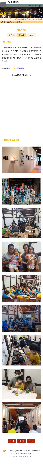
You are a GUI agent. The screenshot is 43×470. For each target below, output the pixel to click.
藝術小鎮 (12, 35)
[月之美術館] (21, 133)
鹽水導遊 (6, 22)
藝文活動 (21, 35)
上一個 (12, 441)
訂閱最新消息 (9, 451)
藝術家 (31, 35)
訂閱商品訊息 (21, 451)
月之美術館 (13, 22)
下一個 (30, 441)
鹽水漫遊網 (13, 2)
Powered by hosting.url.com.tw (21, 456)
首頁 (2, 22)
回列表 (21, 441)
